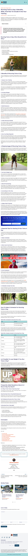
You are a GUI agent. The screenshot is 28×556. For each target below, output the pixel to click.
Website (20, 522)
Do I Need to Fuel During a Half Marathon (8, 436)
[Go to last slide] (2, 493)
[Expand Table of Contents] (25, 23)
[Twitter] (4, 537)
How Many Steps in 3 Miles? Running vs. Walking (20, 495)
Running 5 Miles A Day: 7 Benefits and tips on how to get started (21, 475)
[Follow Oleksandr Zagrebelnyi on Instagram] (14, 470)
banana (12, 281)
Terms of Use (2, 541)
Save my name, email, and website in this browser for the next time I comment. (13, 524)
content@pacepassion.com (14, 454)
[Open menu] (26, 2)
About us (6, 541)
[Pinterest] (9, 537)
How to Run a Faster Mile (6, 438)
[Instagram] (7, 537)
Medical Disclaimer (9, 541)
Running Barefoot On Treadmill (7, 440)
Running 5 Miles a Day (5, 439)
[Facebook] (2, 537)
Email (11, 522)
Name (2, 522)
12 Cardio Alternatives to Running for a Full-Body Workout (6, 495)
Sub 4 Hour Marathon (5, 437)
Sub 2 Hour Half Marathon (6, 435)
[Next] (25, 493)
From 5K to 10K (4, 433)
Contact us (21, 541)
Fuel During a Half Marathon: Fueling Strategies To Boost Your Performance (6, 476)
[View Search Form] (24, 2)
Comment (3, 511)
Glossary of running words (16, 541)
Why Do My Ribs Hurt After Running (7, 434)
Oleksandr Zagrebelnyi (4, 15)
